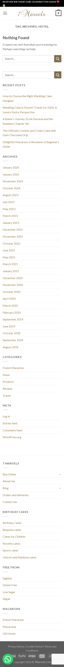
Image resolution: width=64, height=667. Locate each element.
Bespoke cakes (12, 529)
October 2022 (11, 243)
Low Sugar (9, 592)
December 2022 (13, 229)
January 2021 (11, 271)
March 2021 (10, 264)
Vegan (6, 598)
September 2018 (13, 340)
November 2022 (13, 236)
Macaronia (9, 626)
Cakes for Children (14, 536)
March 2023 (10, 215)
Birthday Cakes (12, 522)
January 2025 (11, 174)
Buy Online (9, 474)
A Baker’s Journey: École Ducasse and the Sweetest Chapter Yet (28, 121)
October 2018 (11, 333)
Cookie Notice (34, 646)
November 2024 (13, 181)
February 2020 (12, 312)
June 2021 (9, 250)
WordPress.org (12, 437)
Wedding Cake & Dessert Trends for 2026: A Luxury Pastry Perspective (30, 110)
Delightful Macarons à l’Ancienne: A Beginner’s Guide (31, 144)
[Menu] (5, 13)
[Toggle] (59, 474)
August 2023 (10, 195)
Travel (6, 395)
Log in (6, 416)
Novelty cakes (11, 543)
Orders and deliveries (16, 495)
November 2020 (13, 284)
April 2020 (9, 298)
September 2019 (13, 319)
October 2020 (11, 291)
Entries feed (10, 423)
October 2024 (11, 188)
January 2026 (11, 167)
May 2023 (9, 209)
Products (8, 381)
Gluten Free (10, 585)
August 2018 (10, 347)
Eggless (7, 578)
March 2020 (10, 305)
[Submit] (57, 58)
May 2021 (9, 257)
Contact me (10, 501)
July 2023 (8, 202)
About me (9, 481)
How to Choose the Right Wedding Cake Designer (27, 98)
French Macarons (13, 367)
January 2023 (11, 222)
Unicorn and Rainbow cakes (19, 557)
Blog (6, 488)
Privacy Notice (16, 646)
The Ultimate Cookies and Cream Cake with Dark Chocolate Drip (29, 133)
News (6, 374)
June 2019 (9, 326)
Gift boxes (9, 633)
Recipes (7, 388)
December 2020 (13, 278)
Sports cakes (10, 550)
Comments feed (12, 430)
